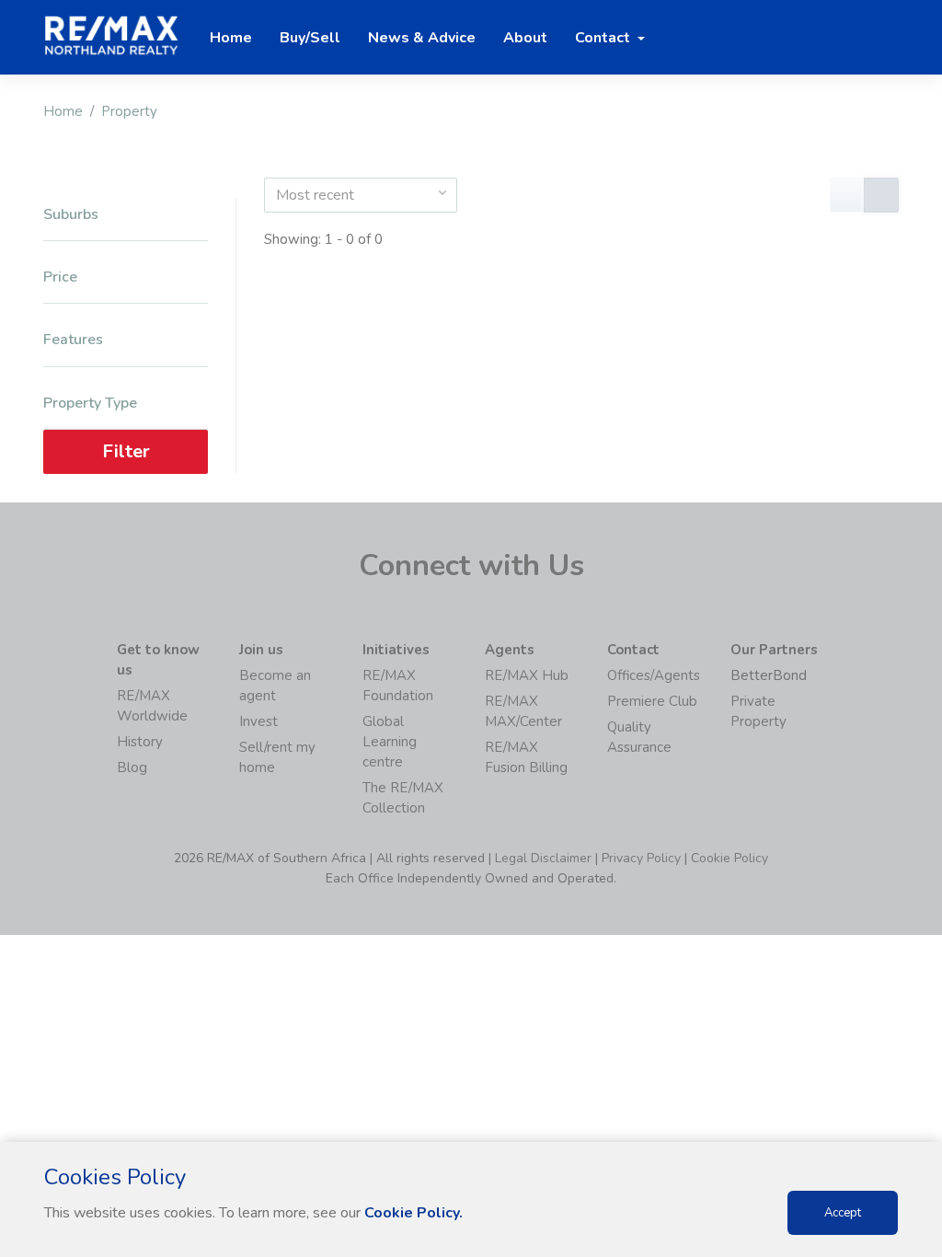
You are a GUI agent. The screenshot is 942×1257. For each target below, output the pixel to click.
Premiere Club (652, 701)
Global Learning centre (389, 741)
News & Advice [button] (422, 38)
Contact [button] (604, 38)
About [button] (525, 38)
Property (129, 111)
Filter (126, 451)
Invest (258, 721)
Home (63, 111)
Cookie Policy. (413, 1213)
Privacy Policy (641, 858)
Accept (842, 1213)
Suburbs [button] (70, 215)
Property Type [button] (90, 403)
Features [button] (73, 340)
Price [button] (60, 277)
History (140, 741)
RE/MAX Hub (527, 675)
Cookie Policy (729, 858)
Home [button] (231, 38)
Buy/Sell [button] (310, 38)
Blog (132, 767)
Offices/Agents (653, 675)
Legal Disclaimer (543, 858)
